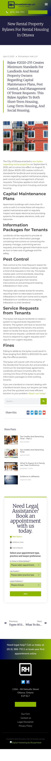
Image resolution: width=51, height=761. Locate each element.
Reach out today (37, 393)
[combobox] (25, 565)
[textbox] (23, 565)
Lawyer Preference (16, 581)
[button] (46, 4)
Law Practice (14, 571)
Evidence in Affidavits (29, 476)
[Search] (43, 401)
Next (25, 594)
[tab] (16, 537)
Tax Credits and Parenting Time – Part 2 (32, 437)
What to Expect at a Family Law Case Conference (32, 464)
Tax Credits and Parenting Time (32, 451)
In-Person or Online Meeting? (20, 561)
